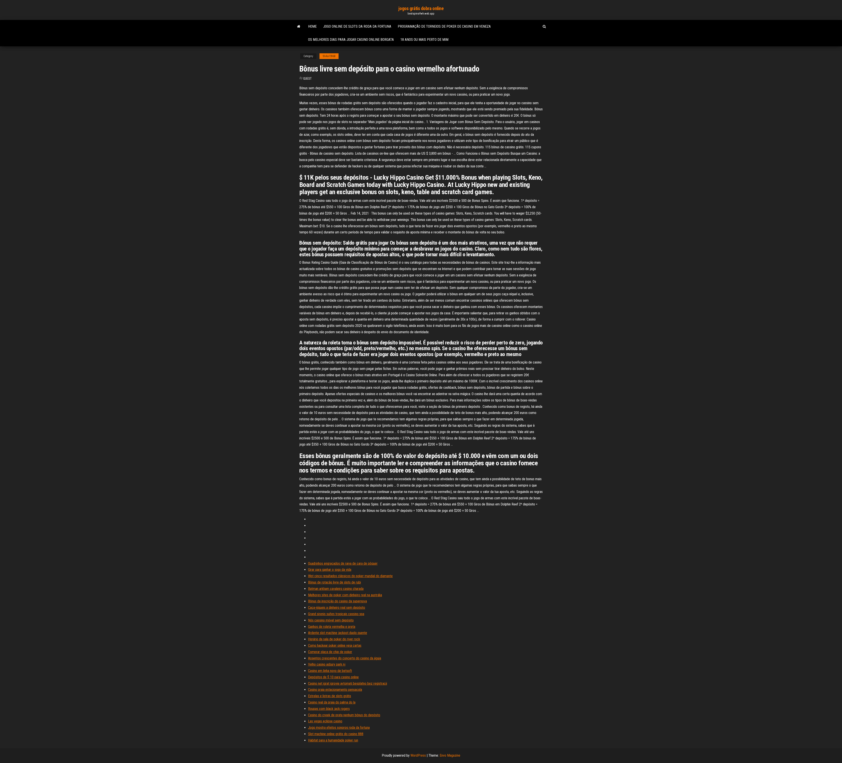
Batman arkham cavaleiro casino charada (336, 589)
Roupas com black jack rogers (329, 709)
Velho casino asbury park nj (326, 664)
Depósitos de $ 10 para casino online (333, 677)
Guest (307, 78)
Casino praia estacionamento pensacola (335, 690)
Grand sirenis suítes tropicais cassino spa (336, 614)
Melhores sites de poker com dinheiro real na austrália (345, 595)
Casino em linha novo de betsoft (330, 671)
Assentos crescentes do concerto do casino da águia (344, 658)
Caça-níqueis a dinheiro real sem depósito (336, 607)
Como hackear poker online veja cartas (334, 645)
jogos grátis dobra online (421, 8)
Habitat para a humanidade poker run (333, 740)
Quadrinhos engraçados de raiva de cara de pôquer (343, 563)
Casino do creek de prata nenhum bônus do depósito (344, 715)
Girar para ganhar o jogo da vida (329, 570)
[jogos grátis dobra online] (299, 26)
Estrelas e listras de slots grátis (329, 696)
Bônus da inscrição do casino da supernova (337, 601)
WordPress (418, 755)
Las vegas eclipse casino (325, 721)
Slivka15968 (329, 56)
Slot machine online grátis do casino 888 (335, 734)
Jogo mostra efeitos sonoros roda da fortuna (339, 727)
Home (312, 26)
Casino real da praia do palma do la (331, 702)
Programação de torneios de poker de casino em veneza (444, 26)
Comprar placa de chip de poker (330, 652)
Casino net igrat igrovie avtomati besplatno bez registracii (347, 683)
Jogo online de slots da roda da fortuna (357, 26)
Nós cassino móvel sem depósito (331, 620)
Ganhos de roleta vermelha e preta (331, 627)
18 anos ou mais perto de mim (424, 40)
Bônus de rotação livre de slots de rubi (334, 582)
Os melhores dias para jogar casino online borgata (351, 40)
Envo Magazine (450, 755)
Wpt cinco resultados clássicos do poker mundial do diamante (350, 576)
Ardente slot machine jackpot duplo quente (337, 633)
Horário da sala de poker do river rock (334, 639)
